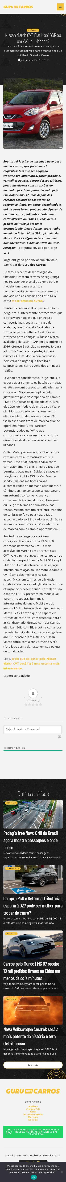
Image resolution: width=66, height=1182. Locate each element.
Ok (33, 1177)
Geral (33, 1111)
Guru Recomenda (32, 1114)
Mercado (33, 1117)
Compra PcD (13, 868)
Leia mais (33, 1065)
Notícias (11, 803)
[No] (62, 1172)
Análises (33, 30)
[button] (60, 7)
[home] (17, 6)
